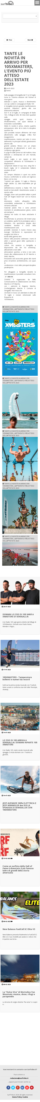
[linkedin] (22, 1088)
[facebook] (8, 1088)
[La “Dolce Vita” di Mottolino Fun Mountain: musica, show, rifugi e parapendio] (20, 974)
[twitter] (13, 1088)
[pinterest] (32, 1088)
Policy (19, 1097)
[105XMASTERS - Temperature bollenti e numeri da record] (20, 659)
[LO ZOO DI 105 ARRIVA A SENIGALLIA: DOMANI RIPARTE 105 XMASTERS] (20, 722)
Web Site (10, 277)
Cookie (25, 1097)
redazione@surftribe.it (19, 1078)
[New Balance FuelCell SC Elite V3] (20, 911)
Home (14, 1097)
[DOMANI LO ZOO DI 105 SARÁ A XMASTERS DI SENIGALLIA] (20, 596)
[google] (18, 1088)
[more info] (3, 3)
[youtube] (27, 1088)
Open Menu (37, 3)
